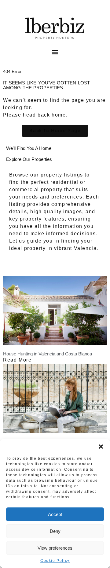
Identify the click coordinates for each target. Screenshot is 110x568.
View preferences (55, 548)
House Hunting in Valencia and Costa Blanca (47, 353)
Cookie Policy (55, 561)
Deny (55, 531)
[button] (101, 447)
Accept (55, 514)
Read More (17, 359)
